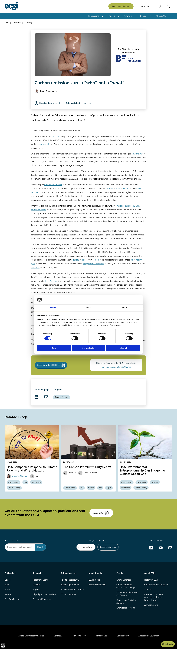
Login (159, 6)
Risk (100, 488)
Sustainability (36, 482)
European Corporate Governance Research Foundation (154, 597)
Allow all (123, 348)
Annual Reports (151, 605)
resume (109, 188)
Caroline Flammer (20, 476)
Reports (36, 585)
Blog (7, 585)
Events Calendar (123, 580)
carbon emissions (93, 264)
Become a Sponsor (108, 547)
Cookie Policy (123, 636)
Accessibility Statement (148, 636)
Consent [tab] (52, 308)
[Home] (11, 6)
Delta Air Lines (51, 281)
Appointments (95, 573)
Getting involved (68, 573)
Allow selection (88, 348)
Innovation (154, 482)
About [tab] (124, 308)
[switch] (75, 338)
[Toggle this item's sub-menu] (102, 16)
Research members (97, 585)
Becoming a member (70, 585)
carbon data (44, 144)
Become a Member (121, 6)
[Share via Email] (46, 397)
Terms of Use (101, 636)
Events (143, 16)
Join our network (86, 547)
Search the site (11, 540)
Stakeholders (125, 488)
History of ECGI (151, 580)
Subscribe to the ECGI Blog (48, 365)
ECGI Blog (28, 23)
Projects (111, 16)
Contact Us (58, 636)
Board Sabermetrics (53, 185)
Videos (8, 594)
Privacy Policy (79, 636)
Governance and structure (156, 585)
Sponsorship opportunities (72, 589)
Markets (91, 488)
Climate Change (61, 397)
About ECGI (161, 16)
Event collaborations (125, 608)
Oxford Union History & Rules (31, 636)
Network (127, 16)
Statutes (148, 589)
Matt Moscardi (48, 91)
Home (7, 23)
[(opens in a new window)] (36, 397)
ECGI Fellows (94, 580)
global (76, 260)
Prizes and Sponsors (42, 599)
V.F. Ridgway (137, 154)
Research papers (40, 580)
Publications (93, 16)
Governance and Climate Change (116, 367)
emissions (35, 267)
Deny (54, 348)
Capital (109, 488)
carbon (95, 260)
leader (84, 260)
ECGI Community (68, 594)
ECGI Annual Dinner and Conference (127, 593)
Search (168, 6)
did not (56, 136)
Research (37, 573)
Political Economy (14, 488)
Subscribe (144, 6)
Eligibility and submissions (44, 594)
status (126, 188)
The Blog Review (12, 599)
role (118, 188)
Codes (7, 580)
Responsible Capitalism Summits (126, 601)
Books (7, 589)
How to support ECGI (70, 580)
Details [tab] (89, 308)
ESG (25, 482)
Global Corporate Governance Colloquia (126, 586)
